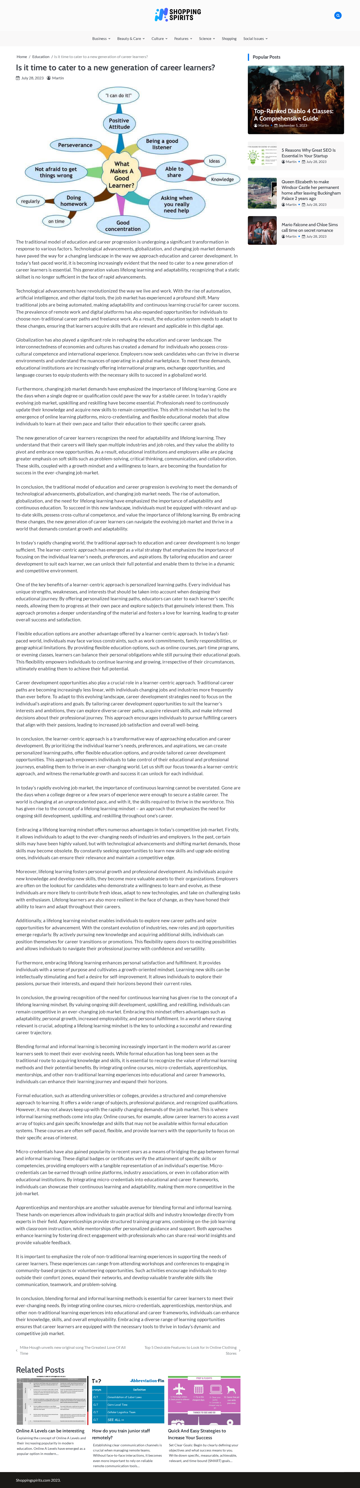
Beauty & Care (129, 38)
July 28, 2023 (316, 162)
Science (205, 38)
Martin (58, 77)
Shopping (229, 38)
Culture (158, 38)
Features (181, 38)
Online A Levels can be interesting (50, 1431)
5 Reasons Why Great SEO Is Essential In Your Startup (309, 152)
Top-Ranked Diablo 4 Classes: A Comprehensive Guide (294, 114)
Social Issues (253, 38)
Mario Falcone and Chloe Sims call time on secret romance (310, 227)
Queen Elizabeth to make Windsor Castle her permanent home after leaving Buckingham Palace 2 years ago (311, 190)
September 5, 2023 (293, 125)
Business (99, 38)
